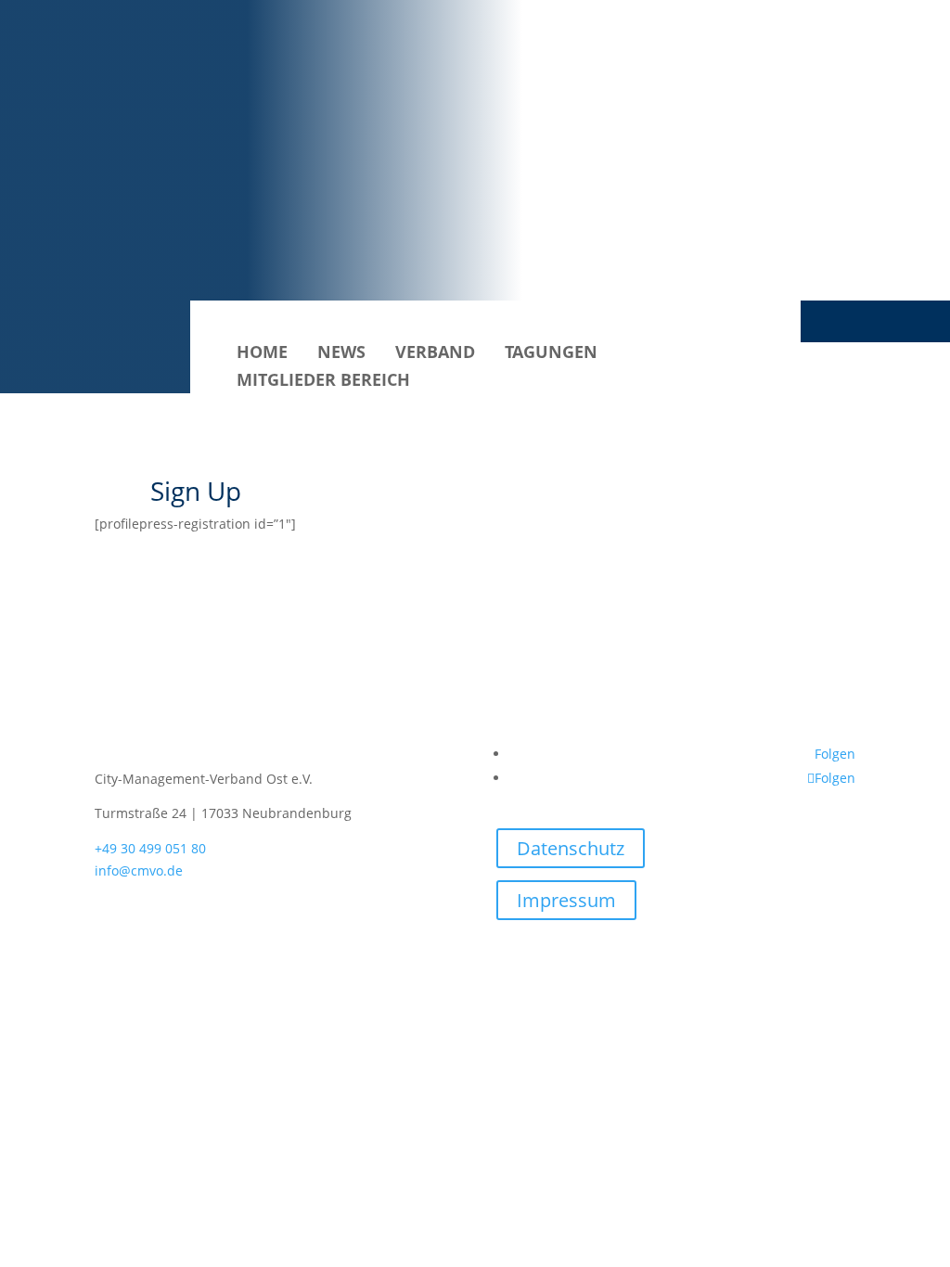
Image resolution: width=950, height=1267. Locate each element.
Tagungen (551, 354)
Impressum (566, 900)
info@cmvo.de (139, 870)
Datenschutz (570, 848)
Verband (435, 354)
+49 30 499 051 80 (150, 848)
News (341, 354)
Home (262, 354)
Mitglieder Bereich (323, 381)
